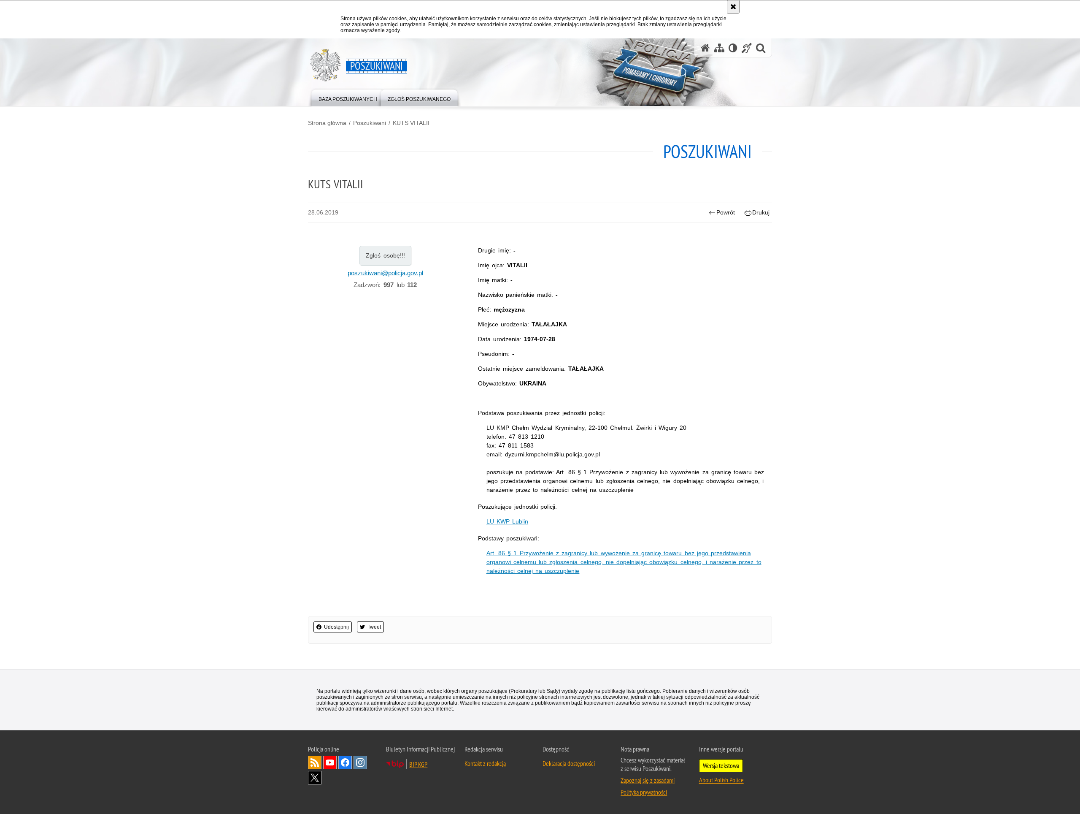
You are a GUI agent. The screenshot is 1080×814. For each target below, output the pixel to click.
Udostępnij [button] (336, 627)
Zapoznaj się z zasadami (648, 780)
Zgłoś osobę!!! (385, 255)
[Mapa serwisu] (719, 48)
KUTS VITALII (411, 122)
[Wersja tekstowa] (733, 48)
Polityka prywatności (644, 792)
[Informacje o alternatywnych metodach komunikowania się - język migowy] (747, 48)
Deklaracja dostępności (569, 763)
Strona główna (327, 122)
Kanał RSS (314, 762)
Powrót (725, 212)
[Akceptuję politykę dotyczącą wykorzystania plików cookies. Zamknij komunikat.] (733, 7)
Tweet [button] (374, 627)
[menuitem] (348, 97)
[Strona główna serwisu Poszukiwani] (705, 48)
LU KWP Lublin (507, 521)
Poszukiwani (369, 122)
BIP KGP (418, 764)
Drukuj (761, 212)
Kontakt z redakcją (485, 763)
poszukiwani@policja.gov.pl (385, 273)
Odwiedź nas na (330, 762)
